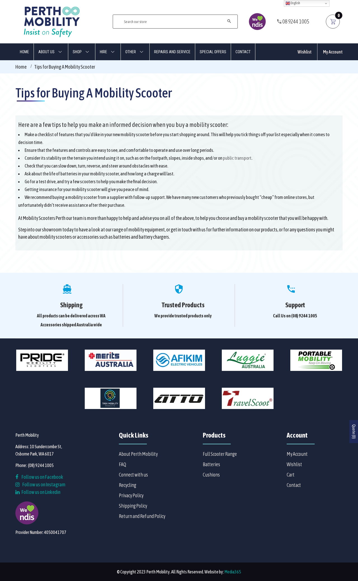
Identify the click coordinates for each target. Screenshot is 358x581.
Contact (294, 485)
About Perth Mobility (138, 454)
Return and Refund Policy (142, 516)
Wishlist (305, 51)
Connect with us (133, 475)
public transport (237, 158)
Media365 (232, 571)
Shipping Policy (133, 506)
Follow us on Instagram (43, 484)
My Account (333, 51)
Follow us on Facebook (42, 477)
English (295, 3)
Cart (291, 475)
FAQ (122, 464)
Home (21, 67)
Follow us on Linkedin (40, 492)
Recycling (127, 485)
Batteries (211, 464)
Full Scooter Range (220, 454)
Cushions (211, 475)
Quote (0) (354, 431)
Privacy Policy (131, 495)
